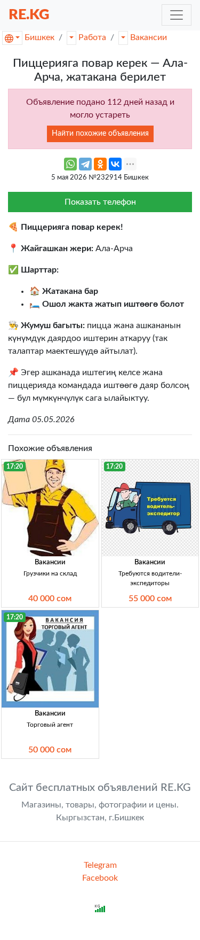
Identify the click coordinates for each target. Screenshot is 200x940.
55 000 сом (150, 598)
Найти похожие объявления (100, 133)
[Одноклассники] (100, 164)
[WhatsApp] (70, 164)
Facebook (100, 878)
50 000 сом (49, 749)
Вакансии (148, 37)
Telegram (100, 865)
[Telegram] (85, 164)
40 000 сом (49, 598)
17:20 (14, 466)
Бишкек (39, 37)
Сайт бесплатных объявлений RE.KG (100, 787)
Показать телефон (100, 202)
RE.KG (29, 14)
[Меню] (176, 15)
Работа (92, 37)
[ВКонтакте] (115, 164)
